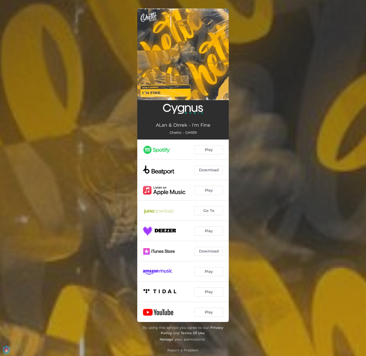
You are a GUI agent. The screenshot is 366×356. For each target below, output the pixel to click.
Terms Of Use (193, 333)
